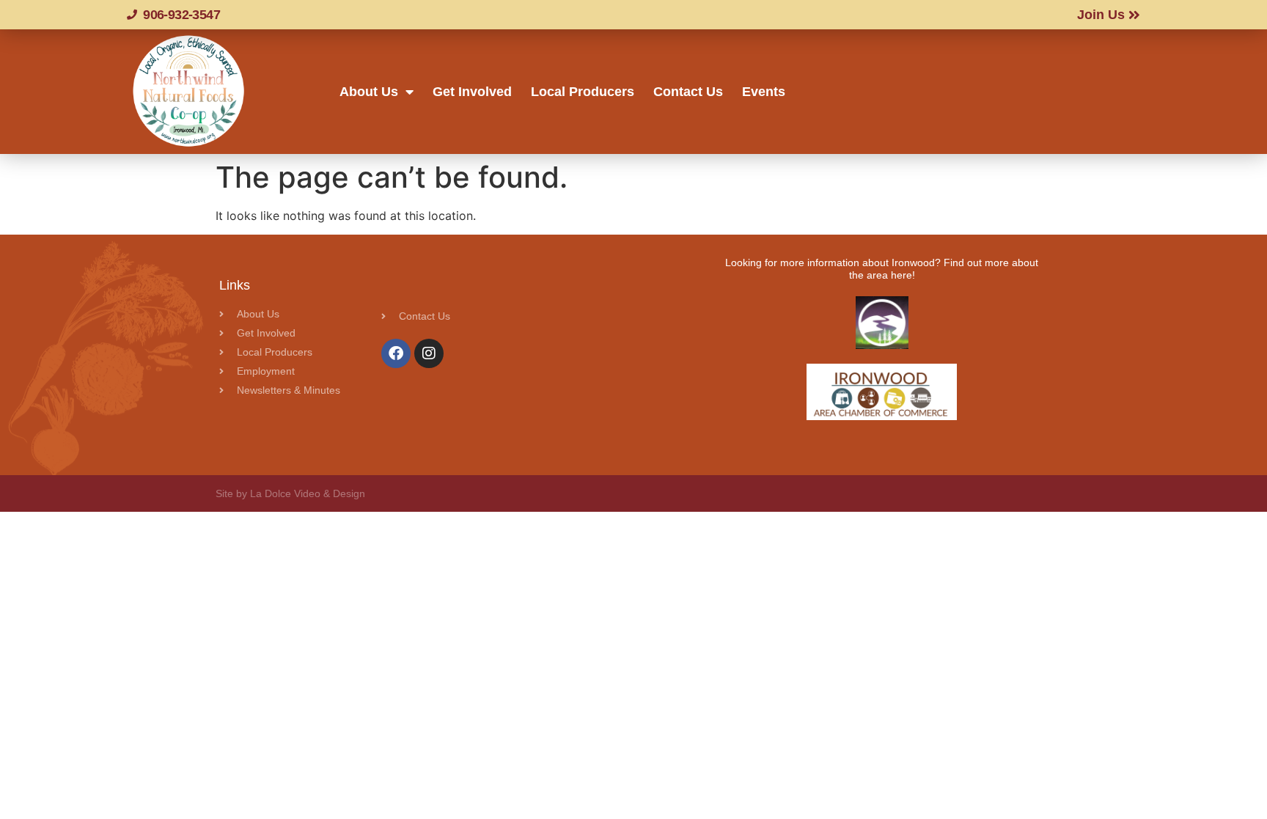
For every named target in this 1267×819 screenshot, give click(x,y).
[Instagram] (429, 353)
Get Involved (472, 91)
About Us (368, 91)
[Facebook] (396, 353)
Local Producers (582, 91)
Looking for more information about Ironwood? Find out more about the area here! (881, 269)
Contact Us (688, 91)
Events (763, 91)
